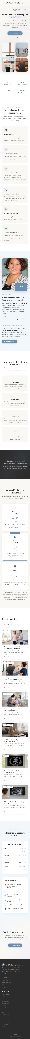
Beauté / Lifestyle (5, 1007)
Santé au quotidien (6, 994)
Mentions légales (5, 1022)
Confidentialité (5, 1024)
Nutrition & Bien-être (6, 999)
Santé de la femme (6, 1001)
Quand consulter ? (15, 37)
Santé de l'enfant (5, 1003)
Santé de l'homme (6, 1010)
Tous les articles (5, 1014)
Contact (3, 1026)
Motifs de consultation (6, 982)
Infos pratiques (5, 987)
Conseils (4, 1005)
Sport (3, 1012)
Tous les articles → (8, 624)
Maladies (4, 996)
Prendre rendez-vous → (15, 33)
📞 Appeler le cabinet (15, 945)
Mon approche (5, 980)
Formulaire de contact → (15, 949)
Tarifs (3, 984)
